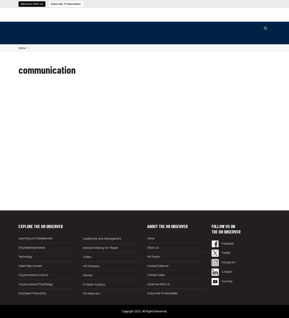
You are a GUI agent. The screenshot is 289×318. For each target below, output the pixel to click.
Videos (217, 26)
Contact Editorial (157, 266)
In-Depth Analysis (94, 284)
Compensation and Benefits (142, 31)
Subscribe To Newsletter (66, 4)
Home (115, 26)
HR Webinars (201, 26)
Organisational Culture (33, 275)
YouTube (226, 281)
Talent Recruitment (30, 266)
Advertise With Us (32, 4)
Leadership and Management (102, 238)
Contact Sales (156, 275)
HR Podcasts (233, 26)
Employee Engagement (138, 42)
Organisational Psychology (36, 284)
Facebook (227, 243)
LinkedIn (227, 271)
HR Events (252, 26)
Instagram (228, 262)
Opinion (185, 26)
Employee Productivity (32, 293)
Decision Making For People (142, 37)
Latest (125, 26)
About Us (153, 247)
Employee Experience (32, 247)
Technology (25, 256)
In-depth (172, 26)
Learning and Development (36, 238)
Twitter (226, 252)
